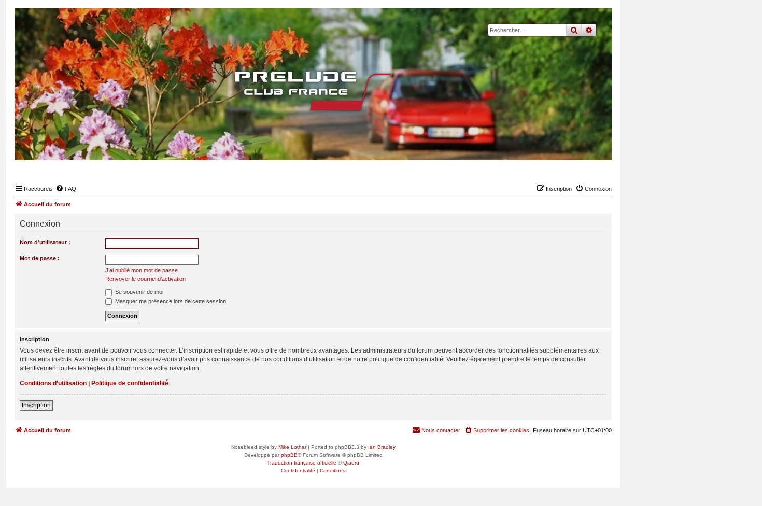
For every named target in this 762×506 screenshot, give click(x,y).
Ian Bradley (382, 447)
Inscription (36, 405)
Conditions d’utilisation (53, 383)
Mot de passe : (40, 258)
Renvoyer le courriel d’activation (145, 279)
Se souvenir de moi (138, 292)
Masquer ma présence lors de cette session (170, 301)
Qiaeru (351, 463)
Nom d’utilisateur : (45, 242)
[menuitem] (65, 188)
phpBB (289, 455)
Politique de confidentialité (129, 383)
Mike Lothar (292, 447)
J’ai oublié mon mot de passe (141, 270)
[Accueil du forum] (313, 91)
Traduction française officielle (301, 463)
